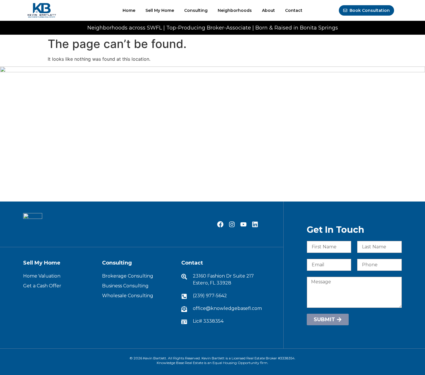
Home (129, 10)
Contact (293, 10)
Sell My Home (159, 10)
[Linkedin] (255, 224)
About (268, 10)
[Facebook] (220, 224)
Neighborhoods (235, 10)
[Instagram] (232, 224)
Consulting (196, 10)
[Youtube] (244, 224)
